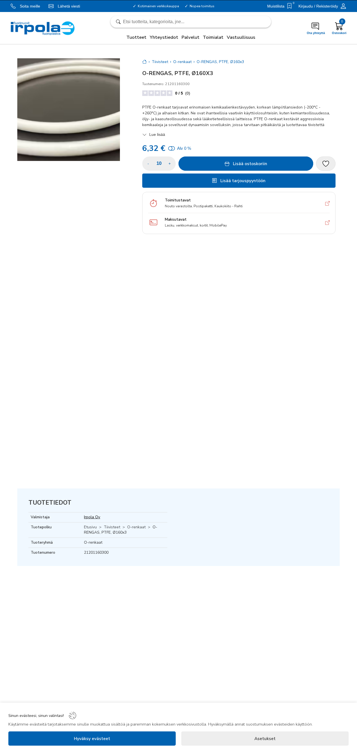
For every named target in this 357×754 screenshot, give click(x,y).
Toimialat (213, 37)
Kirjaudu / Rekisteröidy (318, 6)
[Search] (190, 22)
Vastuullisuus (241, 37)
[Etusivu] (144, 61)
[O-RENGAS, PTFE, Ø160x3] (68, 109)
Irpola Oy (92, 517)
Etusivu (90, 527)
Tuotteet (136, 37)
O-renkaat (136, 527)
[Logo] (43, 28)
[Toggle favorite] (326, 163)
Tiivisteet (112, 527)
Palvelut (190, 37)
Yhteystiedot (164, 37)
